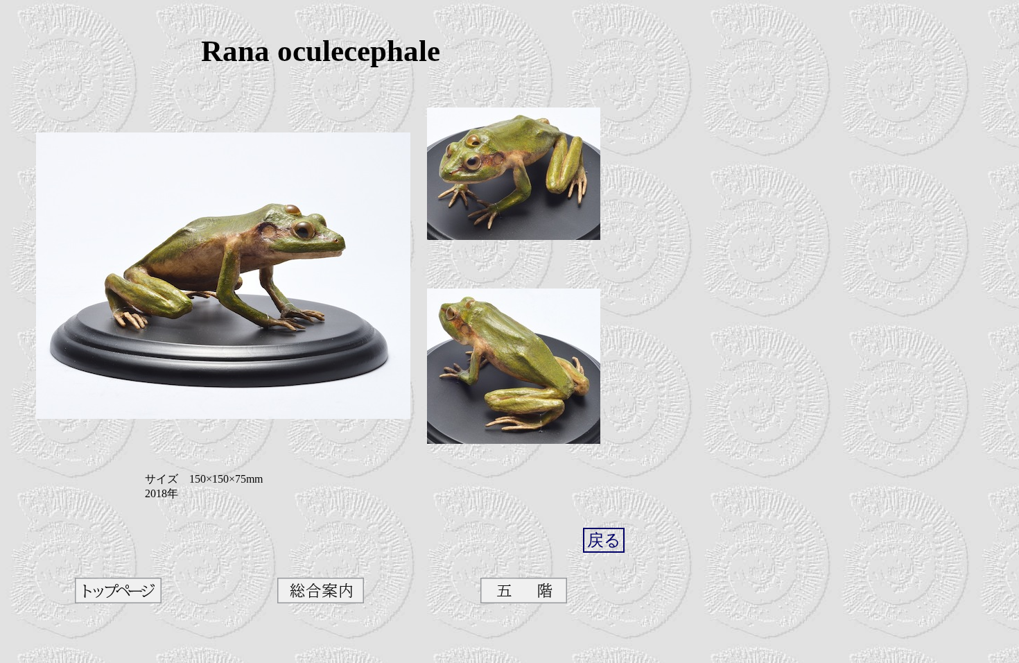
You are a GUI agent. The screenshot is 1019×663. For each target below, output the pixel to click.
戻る (604, 540)
